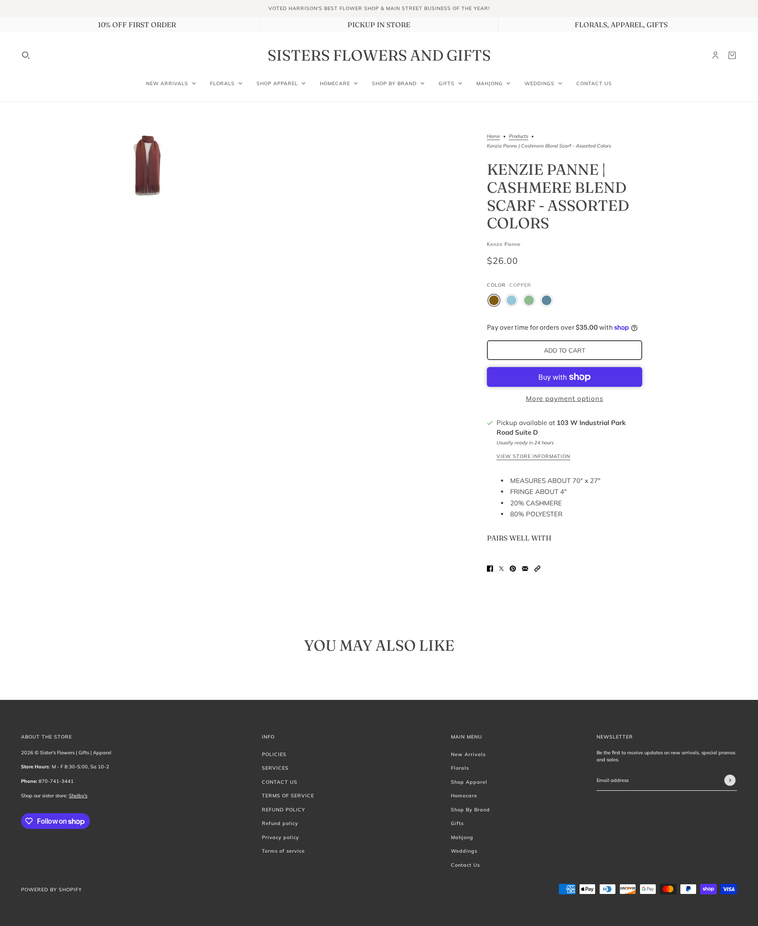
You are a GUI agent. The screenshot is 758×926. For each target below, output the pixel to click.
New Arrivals (468, 754)
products (518, 136)
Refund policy (280, 823)
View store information (533, 456)
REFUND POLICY (283, 810)
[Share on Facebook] (490, 568)
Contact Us (465, 865)
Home (493, 136)
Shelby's (78, 796)
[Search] (26, 55)
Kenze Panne (504, 244)
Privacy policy (280, 837)
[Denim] (546, 300)
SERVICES (275, 768)
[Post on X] (501, 568)
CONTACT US (279, 782)
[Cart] (732, 55)
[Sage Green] (529, 300)
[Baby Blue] (511, 300)
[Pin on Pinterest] (512, 568)
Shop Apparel (469, 782)
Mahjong (462, 837)
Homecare (464, 796)
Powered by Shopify (51, 889)
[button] (537, 568)
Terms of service (283, 851)
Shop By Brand (470, 810)
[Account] (715, 55)
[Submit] (730, 780)
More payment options (564, 398)
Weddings (464, 851)
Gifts (457, 823)
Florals (460, 768)
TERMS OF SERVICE (288, 796)
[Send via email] (525, 568)
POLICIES (274, 754)
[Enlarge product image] (147, 165)
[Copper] (494, 300)
